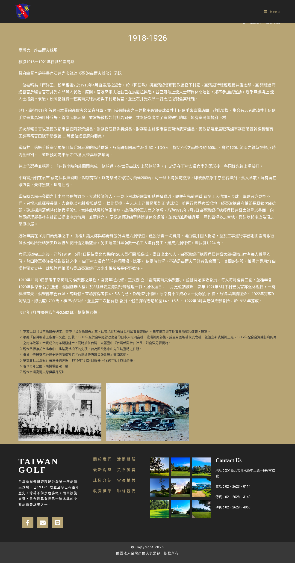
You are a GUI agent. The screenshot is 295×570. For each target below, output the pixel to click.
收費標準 (102, 491)
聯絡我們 (126, 491)
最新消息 (102, 470)
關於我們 (102, 459)
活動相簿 (126, 459)
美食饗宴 (126, 470)
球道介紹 (102, 480)
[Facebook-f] (27, 522)
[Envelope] (42, 522)
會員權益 (126, 480)
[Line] (57, 522)
